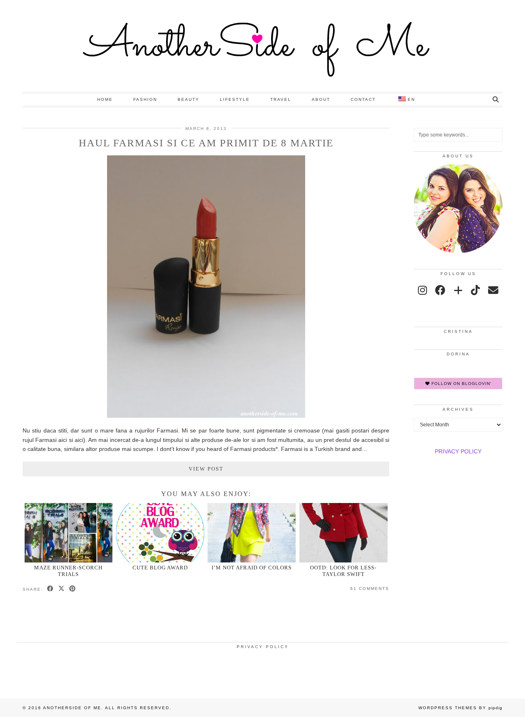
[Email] (493, 290)
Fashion (145, 99)
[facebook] (440, 290)
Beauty (188, 99)
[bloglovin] (458, 290)
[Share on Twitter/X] (61, 589)
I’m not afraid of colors (252, 567)
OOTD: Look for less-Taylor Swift (343, 570)
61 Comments (369, 588)
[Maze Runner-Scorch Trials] (69, 532)
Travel (280, 99)
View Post (206, 469)
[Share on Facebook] (50, 589)
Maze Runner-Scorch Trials (68, 570)
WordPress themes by (460, 708)
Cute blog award (160, 567)
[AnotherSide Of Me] (262, 46)
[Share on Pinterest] (72, 589)
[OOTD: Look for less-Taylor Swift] (343, 532)
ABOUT (321, 99)
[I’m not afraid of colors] (252, 532)
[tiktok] (475, 290)
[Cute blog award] (160, 532)
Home (105, 99)
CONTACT (363, 99)
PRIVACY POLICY (458, 451)
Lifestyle (235, 99)
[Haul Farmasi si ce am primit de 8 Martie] (206, 415)
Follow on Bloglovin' (460, 383)
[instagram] (422, 290)
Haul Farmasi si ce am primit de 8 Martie (206, 142)
